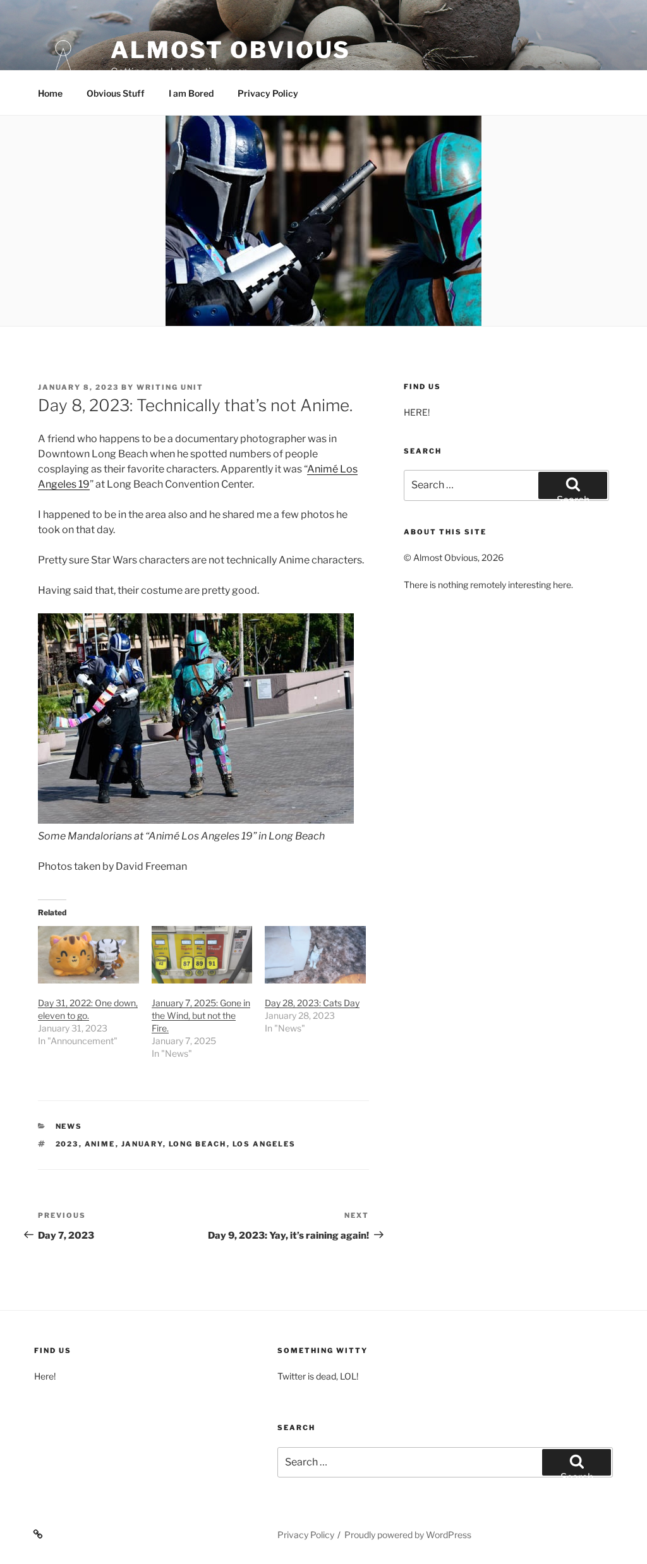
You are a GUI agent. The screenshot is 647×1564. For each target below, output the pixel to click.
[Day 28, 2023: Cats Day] (315, 955)
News (69, 1126)
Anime (100, 1144)
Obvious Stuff (116, 93)
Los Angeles (264, 1144)
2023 (67, 1144)
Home (50, 93)
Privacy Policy (268, 93)
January (142, 1144)
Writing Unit (169, 387)
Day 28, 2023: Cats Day (312, 1002)
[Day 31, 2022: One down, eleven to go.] (88, 955)
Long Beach (198, 1144)
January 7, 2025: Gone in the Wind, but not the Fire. (201, 1015)
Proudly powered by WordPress (407, 1534)
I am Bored (191, 93)
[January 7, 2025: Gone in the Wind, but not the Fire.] (202, 955)
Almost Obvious (231, 50)
